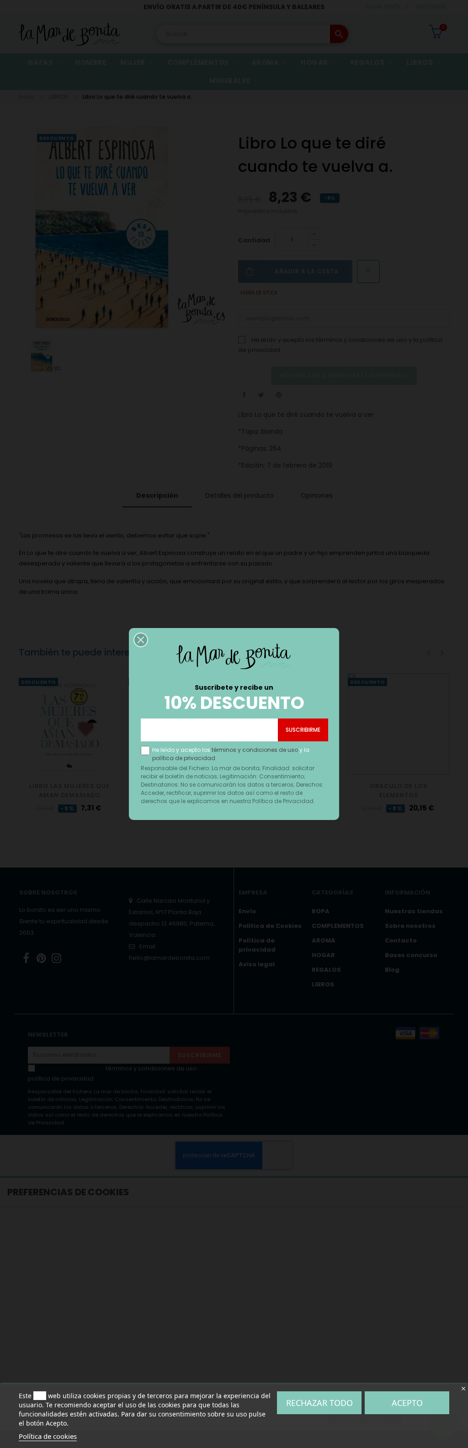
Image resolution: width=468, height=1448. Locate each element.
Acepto (407, 1402)
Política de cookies (48, 1436)
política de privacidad (183, 758)
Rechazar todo (319, 1402)
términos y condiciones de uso (255, 750)
